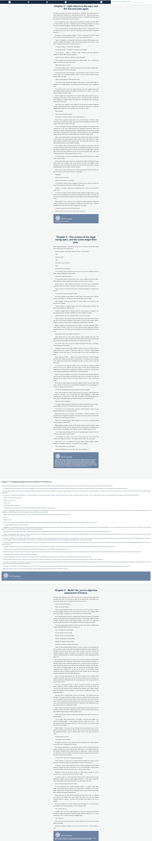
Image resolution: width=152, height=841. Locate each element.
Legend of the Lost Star (124, 1)
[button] (10, 2)
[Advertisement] (76, 226)
